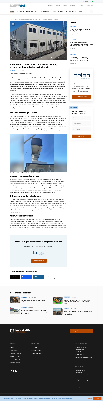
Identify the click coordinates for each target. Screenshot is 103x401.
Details (90, 398)
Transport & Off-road (32, 11)
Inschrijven (81, 136)
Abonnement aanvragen (37, 353)
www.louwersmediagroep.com (84, 387)
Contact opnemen (36, 350)
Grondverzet (20, 11)
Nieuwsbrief (80, 5)
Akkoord (97, 398)
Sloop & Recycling (45, 11)
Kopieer (50, 277)
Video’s (65, 5)
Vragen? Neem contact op (80, 331)
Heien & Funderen (58, 11)
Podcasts (58, 5)
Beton (80, 11)
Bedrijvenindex (89, 5)
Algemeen (13, 70)
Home (12, 19)
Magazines (50, 5)
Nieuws (12, 11)
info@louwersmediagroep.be (84, 380)
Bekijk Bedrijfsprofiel (81, 96)
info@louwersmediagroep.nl (84, 357)
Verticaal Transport (71, 11)
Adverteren (72, 5)
